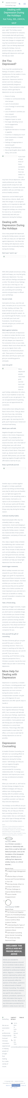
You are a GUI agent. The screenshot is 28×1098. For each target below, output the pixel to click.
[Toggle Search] (19, 4)
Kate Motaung (9, 907)
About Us (8, 1085)
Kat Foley (8, 841)
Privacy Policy (16, 1085)
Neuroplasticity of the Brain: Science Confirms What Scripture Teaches (15, 919)
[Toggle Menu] (24, 4)
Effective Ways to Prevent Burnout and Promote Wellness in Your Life (15, 879)
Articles (15, 1087)
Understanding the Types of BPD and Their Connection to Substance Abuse (14, 927)
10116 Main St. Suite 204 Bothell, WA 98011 (15, 1030)
